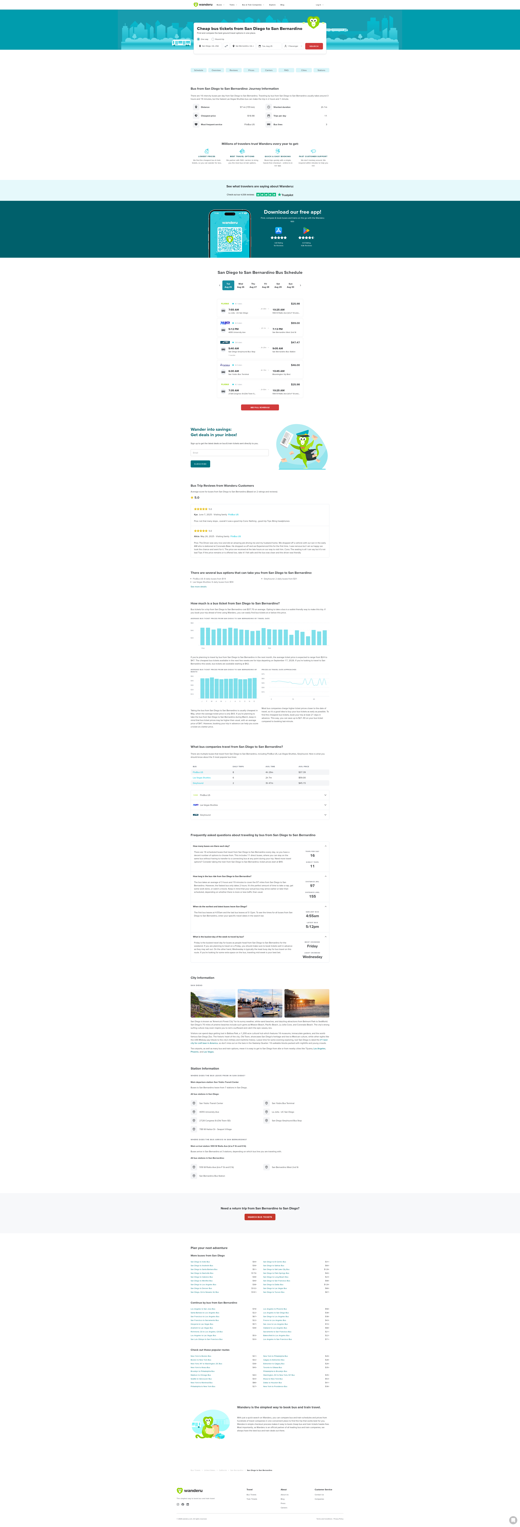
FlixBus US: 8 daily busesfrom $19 (209, 578)
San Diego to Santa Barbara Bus (204, 1269)
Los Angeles (319, 1048)
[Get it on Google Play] (306, 230)
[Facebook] (182, 1504)
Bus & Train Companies (252, 5)
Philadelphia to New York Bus (203, 1386)
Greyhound (198, 783)
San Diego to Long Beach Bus (275, 1277)
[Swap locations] (226, 46)
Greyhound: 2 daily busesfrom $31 (280, 578)
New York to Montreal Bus (202, 1382)
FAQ (286, 70)
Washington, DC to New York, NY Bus (279, 1375)
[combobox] (209, 46)
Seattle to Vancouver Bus (201, 1379)
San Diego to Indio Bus (200, 1262)
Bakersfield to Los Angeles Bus (276, 1335)
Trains (232, 5)
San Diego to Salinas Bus (273, 1265)
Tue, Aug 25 (267, 46)
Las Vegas (209, 1051)
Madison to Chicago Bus (201, 1375)
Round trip (219, 39)
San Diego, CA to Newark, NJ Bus (205, 1292)
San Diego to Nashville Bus (202, 1273)
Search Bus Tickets (260, 1217)
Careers (284, 1508)
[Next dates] (300, 285)
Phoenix (195, 1051)
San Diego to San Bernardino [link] (259, 1470)
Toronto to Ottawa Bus (272, 1367)
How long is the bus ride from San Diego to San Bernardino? (222, 876)
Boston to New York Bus (201, 1360)
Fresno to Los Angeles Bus (274, 1320)
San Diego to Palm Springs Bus (276, 1273)
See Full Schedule (260, 407)
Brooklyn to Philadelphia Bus (203, 1371)
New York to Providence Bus (275, 1386)
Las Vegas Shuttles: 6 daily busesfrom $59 (213, 582)
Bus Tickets (195, 1470)
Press (283, 1503)
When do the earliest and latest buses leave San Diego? (220, 906)
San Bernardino (236, 1470)
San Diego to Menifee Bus (202, 1281)
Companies (319, 1499)
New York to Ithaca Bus (200, 1367)
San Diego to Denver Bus (201, 1288)
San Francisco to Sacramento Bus (205, 1320)
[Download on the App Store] (279, 230)
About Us (285, 1495)
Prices (251, 70)
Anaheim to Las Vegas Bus (202, 1328)
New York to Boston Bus (201, 1356)
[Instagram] (178, 1504)
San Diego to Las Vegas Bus (275, 1288)
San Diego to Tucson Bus (274, 1292)
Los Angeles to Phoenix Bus (275, 1309)
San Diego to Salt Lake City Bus (276, 1269)
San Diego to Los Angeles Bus (203, 1284)
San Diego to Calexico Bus (202, 1277)
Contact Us (319, 1495)
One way (204, 39)
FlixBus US (233, 514)
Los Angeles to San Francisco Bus (277, 1339)
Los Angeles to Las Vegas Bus (203, 1335)
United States (209, 1470)
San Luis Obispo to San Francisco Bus (207, 1339)
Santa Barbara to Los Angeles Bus (205, 1313)
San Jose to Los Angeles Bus (275, 1324)
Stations (321, 70)
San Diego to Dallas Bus (273, 1284)
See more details (199, 586)
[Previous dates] (219, 285)
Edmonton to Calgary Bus (274, 1364)
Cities (304, 70)
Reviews (234, 70)
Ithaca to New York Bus (273, 1379)
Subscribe (200, 464)
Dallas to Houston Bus (272, 1382)
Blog (282, 5)
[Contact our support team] (513, 1520)
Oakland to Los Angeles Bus (275, 1328)
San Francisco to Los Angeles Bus (205, 1316)
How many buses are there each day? (211, 846)
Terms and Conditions (324, 1519)
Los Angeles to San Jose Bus (203, 1309)
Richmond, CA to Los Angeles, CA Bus (207, 1332)
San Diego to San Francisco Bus (276, 1281)
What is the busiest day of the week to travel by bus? (218, 936)
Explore (272, 5)
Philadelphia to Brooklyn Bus (275, 1371)
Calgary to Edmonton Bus (274, 1360)
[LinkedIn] (187, 1504)
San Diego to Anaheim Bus (202, 1265)
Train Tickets (252, 1499)
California (223, 1470)
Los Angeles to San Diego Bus (276, 1313)
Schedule (198, 70)
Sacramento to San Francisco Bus (277, 1332)
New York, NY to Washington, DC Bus (206, 1364)
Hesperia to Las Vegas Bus (202, 1324)
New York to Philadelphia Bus (275, 1356)
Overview (216, 70)
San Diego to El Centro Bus (274, 1262)
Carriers (268, 70)
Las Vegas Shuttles (202, 777)
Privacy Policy (338, 1519)
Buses (219, 5)
